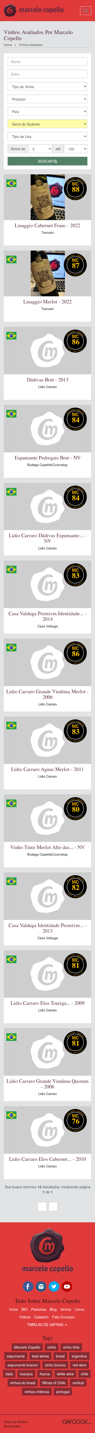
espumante (16, 1356)
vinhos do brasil (22, 1382)
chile (84, 1373)
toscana (26, 1373)
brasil (60, 1356)
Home (8, 44)
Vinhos (65, 1309)
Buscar (46, 161)
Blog (53, 1309)
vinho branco (55, 1364)
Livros (79, 1309)
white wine (65, 1373)
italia (9, 1373)
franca (45, 1373)
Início (13, 1309)
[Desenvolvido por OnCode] (76, 1422)
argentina (79, 1356)
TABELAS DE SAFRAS (45, 1324)
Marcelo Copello (27, 1347)
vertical (78, 1382)
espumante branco (23, 1364)
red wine (79, 1364)
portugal (62, 1391)
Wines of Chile (53, 1382)
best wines (40, 1356)
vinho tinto (71, 1347)
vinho (51, 1347)
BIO (25, 1309)
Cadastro (41, 1316)
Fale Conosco (63, 1316)
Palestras (38, 1309)
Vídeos (24, 1316)
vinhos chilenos (37, 1391)
